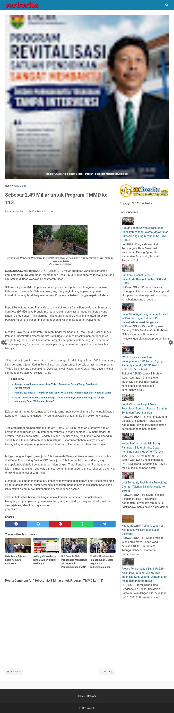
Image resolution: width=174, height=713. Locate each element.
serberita (91, 708)
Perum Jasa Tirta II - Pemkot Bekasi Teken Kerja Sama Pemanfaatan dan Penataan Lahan (62, 392)
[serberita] (22, 5)
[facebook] (16, 524)
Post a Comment (45, 211)
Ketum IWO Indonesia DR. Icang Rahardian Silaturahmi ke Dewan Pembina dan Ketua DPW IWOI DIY (142, 447)
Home (81, 696)
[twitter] (38, 524)
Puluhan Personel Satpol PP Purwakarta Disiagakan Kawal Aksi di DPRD (144, 279)
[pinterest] (60, 524)
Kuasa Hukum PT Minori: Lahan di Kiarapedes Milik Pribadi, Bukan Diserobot (142, 529)
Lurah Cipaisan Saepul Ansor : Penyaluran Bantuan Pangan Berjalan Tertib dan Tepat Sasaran (144, 408)
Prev (3, 342)
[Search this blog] (167, 5)
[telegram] (104, 524)
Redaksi (91, 696)
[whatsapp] (82, 524)
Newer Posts (14, 671)
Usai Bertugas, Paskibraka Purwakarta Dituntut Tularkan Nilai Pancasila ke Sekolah (144, 486)
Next (171, 342)
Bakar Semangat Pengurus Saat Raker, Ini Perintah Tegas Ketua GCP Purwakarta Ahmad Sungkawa (145, 318)
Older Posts (107, 671)
